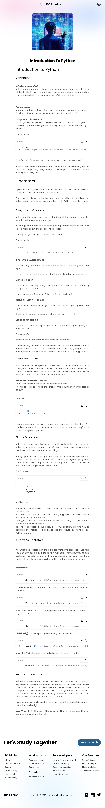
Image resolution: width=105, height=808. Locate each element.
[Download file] (81, 141)
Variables (23, 78)
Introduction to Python (37, 69)
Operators (25, 181)
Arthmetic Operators (30, 540)
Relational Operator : (29, 674)
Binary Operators (27, 437)
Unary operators (27, 358)
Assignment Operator (30, 210)
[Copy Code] (86, 141)
